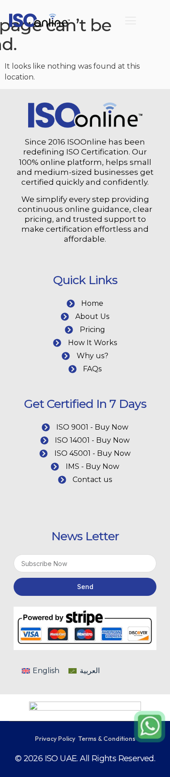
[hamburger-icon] (131, 21)
